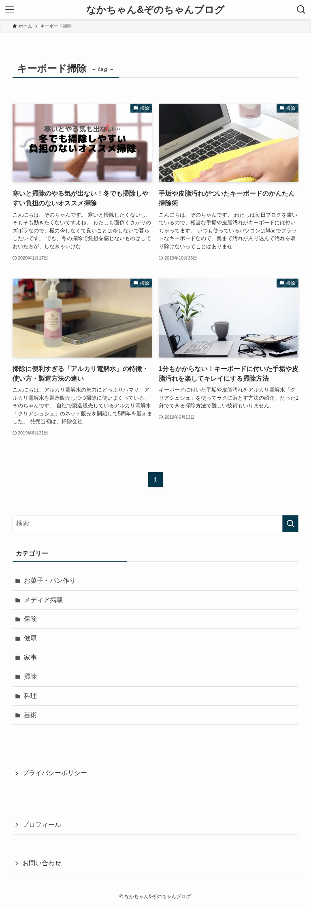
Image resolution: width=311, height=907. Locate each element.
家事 (30, 657)
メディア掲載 (43, 599)
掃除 (30, 676)
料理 (30, 695)
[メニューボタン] (9, 9)
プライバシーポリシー (54, 772)
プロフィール (41, 824)
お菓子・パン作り (50, 580)
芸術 (30, 714)
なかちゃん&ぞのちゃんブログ (155, 10)
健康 (30, 637)
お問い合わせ (41, 863)
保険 (30, 618)
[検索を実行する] (290, 523)
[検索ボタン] (301, 9)
